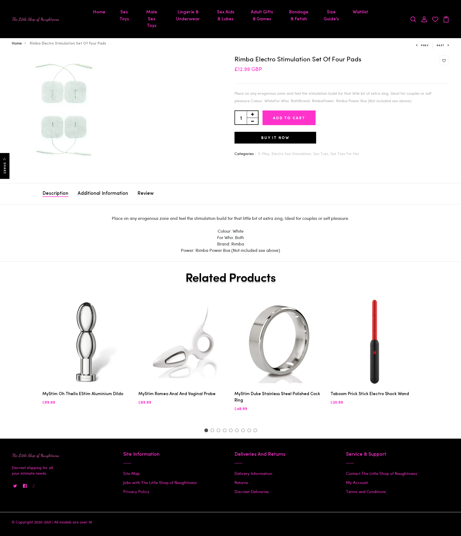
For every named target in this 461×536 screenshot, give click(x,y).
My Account (357, 482)
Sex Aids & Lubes (225, 15)
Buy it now (275, 137)
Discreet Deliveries (252, 491)
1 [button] (207, 431)
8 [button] (250, 431)
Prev (425, 45)
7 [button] (244, 431)
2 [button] (213, 431)
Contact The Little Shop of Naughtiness (381, 473)
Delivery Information (253, 473)
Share (5, 168)
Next (440, 45)
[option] (86, 355)
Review (145, 193)
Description (55, 193)
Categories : (245, 153)
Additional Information (103, 193)
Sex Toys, (321, 153)
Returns (241, 482)
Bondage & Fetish (298, 15)
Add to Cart (289, 118)
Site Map (131, 473)
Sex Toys (124, 15)
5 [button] (232, 431)
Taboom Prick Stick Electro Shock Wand (370, 394)
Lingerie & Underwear (188, 15)
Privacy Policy (136, 491)
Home (99, 12)
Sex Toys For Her (344, 153)
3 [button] (219, 431)
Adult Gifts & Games (262, 15)
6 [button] (238, 431)
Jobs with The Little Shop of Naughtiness (160, 482)
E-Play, (265, 153)
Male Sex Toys (151, 19)
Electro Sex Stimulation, (292, 153)
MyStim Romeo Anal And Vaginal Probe (177, 394)
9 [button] (256, 431)
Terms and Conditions (366, 491)
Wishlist (360, 12)
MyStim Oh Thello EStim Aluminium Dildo (82, 394)
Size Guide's (331, 15)
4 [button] (225, 431)
